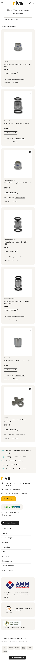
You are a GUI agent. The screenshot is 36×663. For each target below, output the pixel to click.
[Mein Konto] (30, 3)
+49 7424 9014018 (12, 489)
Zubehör (9, 10)
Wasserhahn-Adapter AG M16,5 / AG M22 (17, 65)
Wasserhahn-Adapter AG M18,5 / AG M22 (17, 184)
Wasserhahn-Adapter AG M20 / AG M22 (17, 243)
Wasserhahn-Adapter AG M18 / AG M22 (17, 125)
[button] (2, 3)
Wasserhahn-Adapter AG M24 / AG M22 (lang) (17, 302)
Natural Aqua (6, 515)
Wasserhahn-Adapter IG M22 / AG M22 (16, 362)
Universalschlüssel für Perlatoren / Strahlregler (16, 421)
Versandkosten (20, 79)
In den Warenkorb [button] (10, 74)
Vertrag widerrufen (17, 658)
